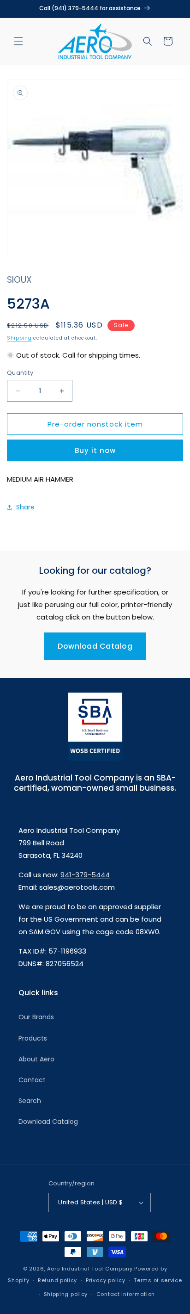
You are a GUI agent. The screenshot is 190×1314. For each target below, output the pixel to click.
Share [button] (25, 507)
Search (29, 1100)
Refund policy (57, 1280)
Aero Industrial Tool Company (90, 1268)
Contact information (125, 1294)
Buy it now (95, 450)
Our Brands (36, 1017)
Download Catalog (95, 646)
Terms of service (158, 1280)
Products (32, 1038)
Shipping (19, 338)
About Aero (36, 1059)
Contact (32, 1080)
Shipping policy (66, 1294)
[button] (18, 41)
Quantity (20, 372)
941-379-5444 (85, 875)
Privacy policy (105, 1280)
